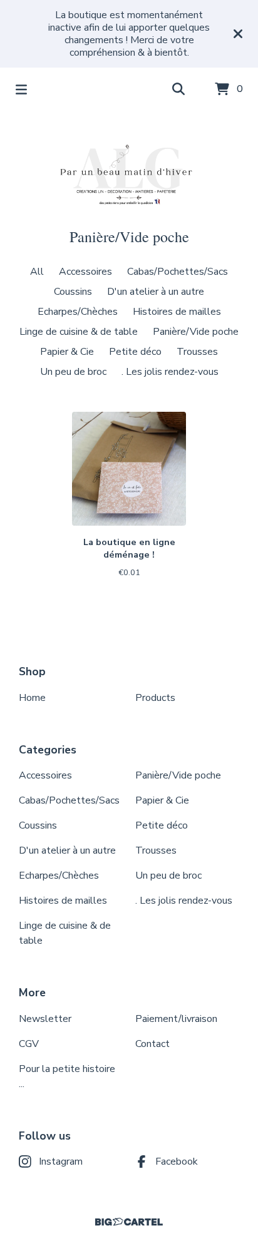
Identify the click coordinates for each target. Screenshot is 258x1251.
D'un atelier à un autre (155, 292)
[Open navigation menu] (21, 89)
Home (32, 698)
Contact (152, 1044)
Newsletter (45, 1019)
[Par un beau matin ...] (129, 169)
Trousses (197, 352)
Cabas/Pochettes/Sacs (177, 271)
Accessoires (85, 271)
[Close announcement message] (238, 34)
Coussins (73, 292)
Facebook (176, 1161)
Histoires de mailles (177, 312)
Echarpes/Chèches (78, 312)
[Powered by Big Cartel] (129, 1222)
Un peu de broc (73, 372)
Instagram (61, 1161)
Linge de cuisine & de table (78, 332)
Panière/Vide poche (196, 332)
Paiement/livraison (176, 1019)
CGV (29, 1044)
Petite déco (135, 352)
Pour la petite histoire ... (67, 1076)
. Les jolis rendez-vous (170, 372)
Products (155, 698)
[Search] (178, 89)
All (37, 271)
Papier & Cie (67, 352)
